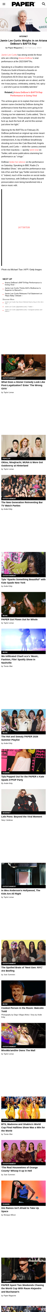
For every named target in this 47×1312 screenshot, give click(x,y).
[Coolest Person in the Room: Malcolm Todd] (23, 991)
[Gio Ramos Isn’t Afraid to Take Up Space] (23, 1192)
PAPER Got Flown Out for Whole (19, 619)
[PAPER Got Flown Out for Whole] (23, 603)
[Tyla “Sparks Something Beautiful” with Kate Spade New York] (23, 563)
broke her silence (17, 162)
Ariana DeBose (25, 58)
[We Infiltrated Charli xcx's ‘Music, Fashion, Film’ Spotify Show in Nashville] (23, 640)
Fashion (6, 773)
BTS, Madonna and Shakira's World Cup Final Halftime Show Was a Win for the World (23, 1127)
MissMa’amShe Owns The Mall (18, 1050)
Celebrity (7, 1281)
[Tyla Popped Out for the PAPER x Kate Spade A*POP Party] (23, 760)
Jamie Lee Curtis (9, 55)
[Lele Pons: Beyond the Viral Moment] (23, 800)
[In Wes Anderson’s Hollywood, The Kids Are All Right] (23, 874)
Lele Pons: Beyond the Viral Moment (21, 816)
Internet (23, 36)
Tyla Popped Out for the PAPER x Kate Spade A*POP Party (22, 778)
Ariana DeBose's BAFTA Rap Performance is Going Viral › (23, 284)
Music (5, 616)
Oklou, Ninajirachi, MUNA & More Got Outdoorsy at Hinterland (22, 464)
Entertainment (9, 378)
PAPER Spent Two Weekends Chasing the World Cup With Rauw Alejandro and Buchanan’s (22, 1288)
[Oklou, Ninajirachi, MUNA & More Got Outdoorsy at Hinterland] (23, 446)
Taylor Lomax (9, 392)
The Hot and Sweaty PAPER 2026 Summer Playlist (19, 738)
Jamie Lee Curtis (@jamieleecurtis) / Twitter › (19, 306)
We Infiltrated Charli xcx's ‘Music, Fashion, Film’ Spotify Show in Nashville (20, 659)
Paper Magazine (15, 48)
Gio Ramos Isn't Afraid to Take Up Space (20, 1210)
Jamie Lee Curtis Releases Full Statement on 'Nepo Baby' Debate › (23, 294)
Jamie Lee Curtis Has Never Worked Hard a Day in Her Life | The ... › (24, 302)
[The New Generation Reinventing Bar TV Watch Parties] (23, 486)
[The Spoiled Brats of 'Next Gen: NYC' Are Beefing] (23, 951)
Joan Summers (9, 975)
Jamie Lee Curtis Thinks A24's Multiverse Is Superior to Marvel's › (23, 289)
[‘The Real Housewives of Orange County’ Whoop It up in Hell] (23, 1151)
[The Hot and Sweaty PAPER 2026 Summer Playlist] (23, 720)
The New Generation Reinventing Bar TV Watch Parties (22, 504)
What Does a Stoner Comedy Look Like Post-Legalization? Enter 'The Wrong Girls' (23, 385)
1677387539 (24, 227)
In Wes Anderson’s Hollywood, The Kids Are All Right (20, 892)
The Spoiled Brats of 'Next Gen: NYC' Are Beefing (22, 969)
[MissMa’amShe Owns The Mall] (23, 1034)
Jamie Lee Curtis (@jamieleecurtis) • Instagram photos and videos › (23, 310)
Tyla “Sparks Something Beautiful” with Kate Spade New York (23, 581)
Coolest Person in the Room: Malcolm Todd (22, 1010)
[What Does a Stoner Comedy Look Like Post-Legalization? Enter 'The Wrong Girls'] (23, 365)
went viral (34, 150)
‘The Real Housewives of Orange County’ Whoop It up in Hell (19, 1169)
